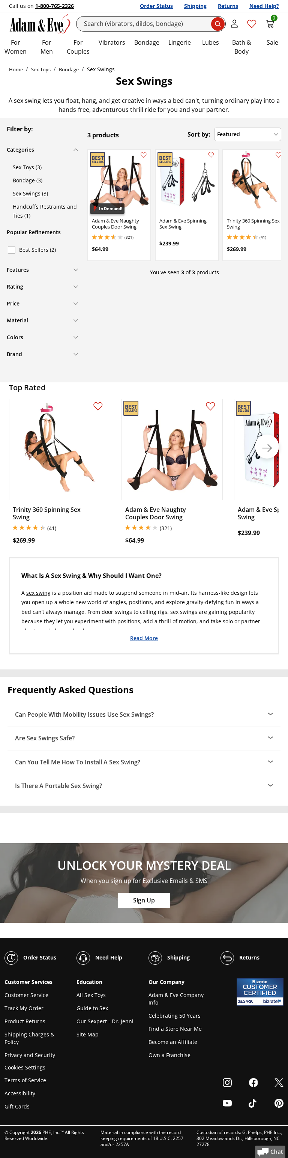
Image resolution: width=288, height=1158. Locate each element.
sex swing (38, 592)
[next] (267, 447)
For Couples (78, 47)
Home (16, 69)
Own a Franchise (169, 1055)
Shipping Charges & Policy (29, 1038)
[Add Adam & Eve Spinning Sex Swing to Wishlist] (211, 155)
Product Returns (24, 1021)
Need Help (108, 957)
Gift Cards (17, 1106)
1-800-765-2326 (54, 5)
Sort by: (199, 134)
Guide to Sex (92, 1008)
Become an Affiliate (172, 1041)
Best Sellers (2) (37, 249)
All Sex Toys (91, 995)
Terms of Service (25, 1080)
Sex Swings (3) (30, 193)
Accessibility (19, 1093)
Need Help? (264, 5)
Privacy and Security (29, 1055)
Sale (272, 42)
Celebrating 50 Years (174, 1015)
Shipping (195, 5)
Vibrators (112, 42)
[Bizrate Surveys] (273, 1001)
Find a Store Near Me (175, 1028)
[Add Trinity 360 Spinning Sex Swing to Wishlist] (279, 155)
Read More (144, 638)
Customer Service (26, 995)
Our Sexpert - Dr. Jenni (105, 1021)
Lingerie (179, 42)
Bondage (146, 42)
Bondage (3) (27, 180)
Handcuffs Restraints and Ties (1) (45, 211)
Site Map (87, 1034)
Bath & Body (241, 47)
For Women (15, 47)
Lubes (210, 42)
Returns (228, 5)
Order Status (156, 5)
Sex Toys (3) (27, 167)
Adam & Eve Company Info (176, 998)
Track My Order (24, 1008)
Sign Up (144, 900)
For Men (46, 47)
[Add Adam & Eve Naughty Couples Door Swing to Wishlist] (144, 155)
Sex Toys (41, 69)
